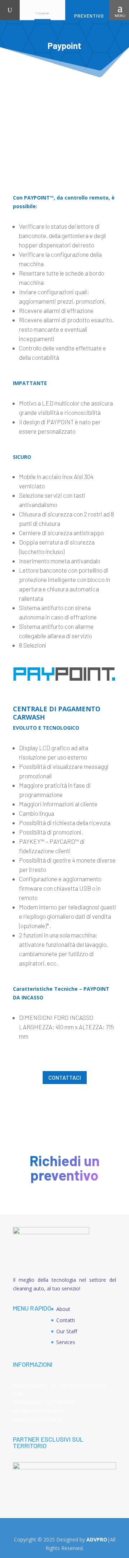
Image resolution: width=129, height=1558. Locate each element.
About (63, 1309)
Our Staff (66, 1331)
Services (65, 1342)
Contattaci (64, 1077)
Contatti (65, 1320)
